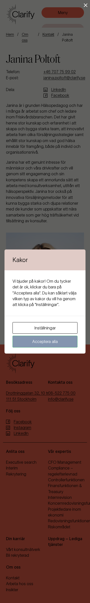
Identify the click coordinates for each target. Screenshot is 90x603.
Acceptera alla (45, 341)
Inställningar (45, 328)
